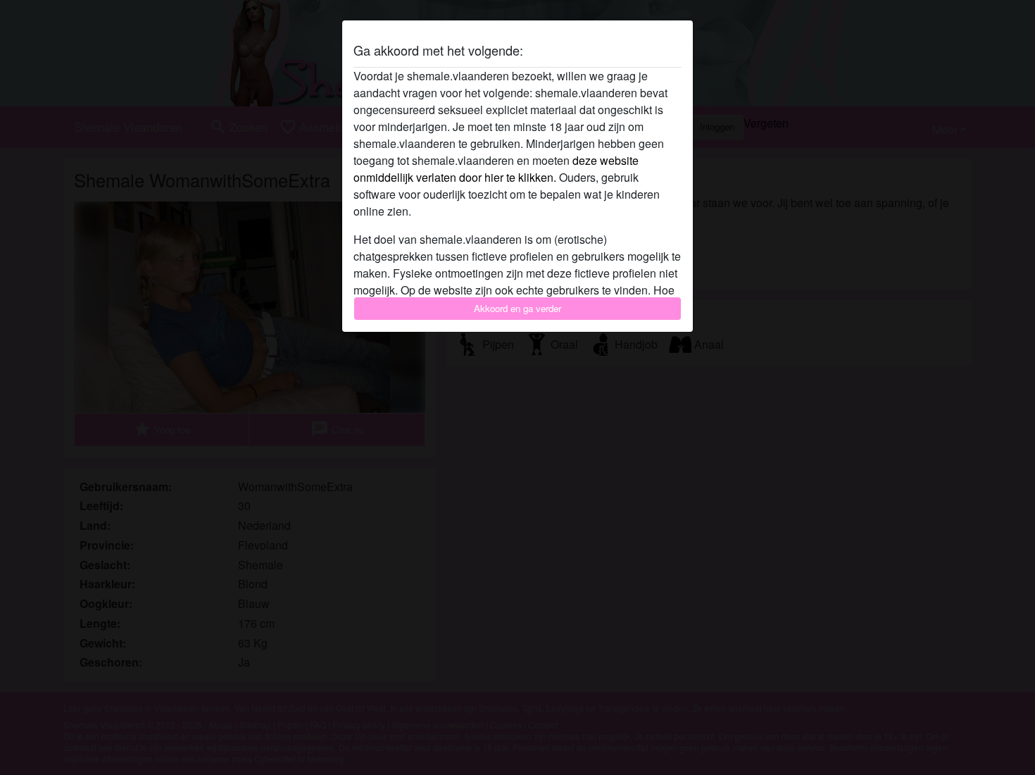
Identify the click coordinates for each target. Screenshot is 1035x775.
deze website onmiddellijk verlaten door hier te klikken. (496, 168)
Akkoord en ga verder (517, 308)
